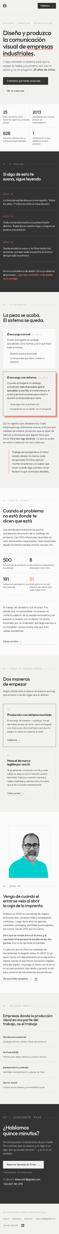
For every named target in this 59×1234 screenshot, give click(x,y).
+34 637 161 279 (13, 1184)
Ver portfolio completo (17, 978)
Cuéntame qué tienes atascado (25, 80)
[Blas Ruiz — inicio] (5, 6)
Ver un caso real (15, 90)
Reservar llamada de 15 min (23, 1164)
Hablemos (46, 5)
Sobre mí (28, 1219)
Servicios (16, 1219)
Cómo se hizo (12, 641)
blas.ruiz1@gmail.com (27, 1179)
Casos (6, 1219)
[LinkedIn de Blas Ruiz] (36, 979)
